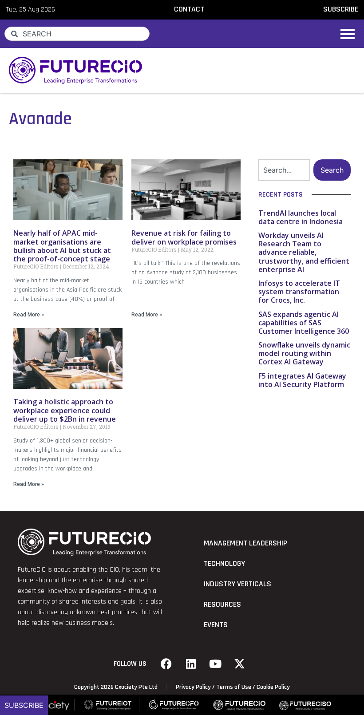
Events (216, 625)
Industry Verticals (237, 584)
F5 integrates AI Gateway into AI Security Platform (302, 380)
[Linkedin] (191, 664)
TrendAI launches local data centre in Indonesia (300, 217)
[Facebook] (166, 664)
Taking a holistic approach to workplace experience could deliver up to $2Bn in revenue (64, 410)
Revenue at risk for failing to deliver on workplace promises (184, 237)
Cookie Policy (273, 687)
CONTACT (189, 9)
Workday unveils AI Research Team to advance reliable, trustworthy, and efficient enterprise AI (303, 252)
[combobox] (77, 34)
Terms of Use (233, 687)
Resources (222, 604)
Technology (224, 564)
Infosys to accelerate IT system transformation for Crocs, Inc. (299, 291)
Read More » (28, 315)
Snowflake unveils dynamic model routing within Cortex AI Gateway (304, 353)
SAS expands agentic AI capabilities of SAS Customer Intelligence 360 (303, 322)
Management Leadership (245, 543)
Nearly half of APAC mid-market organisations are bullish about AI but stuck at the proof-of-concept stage (62, 246)
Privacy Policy (193, 687)
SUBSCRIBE (340, 9)
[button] (348, 34)
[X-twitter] (240, 664)
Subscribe (24, 705)
